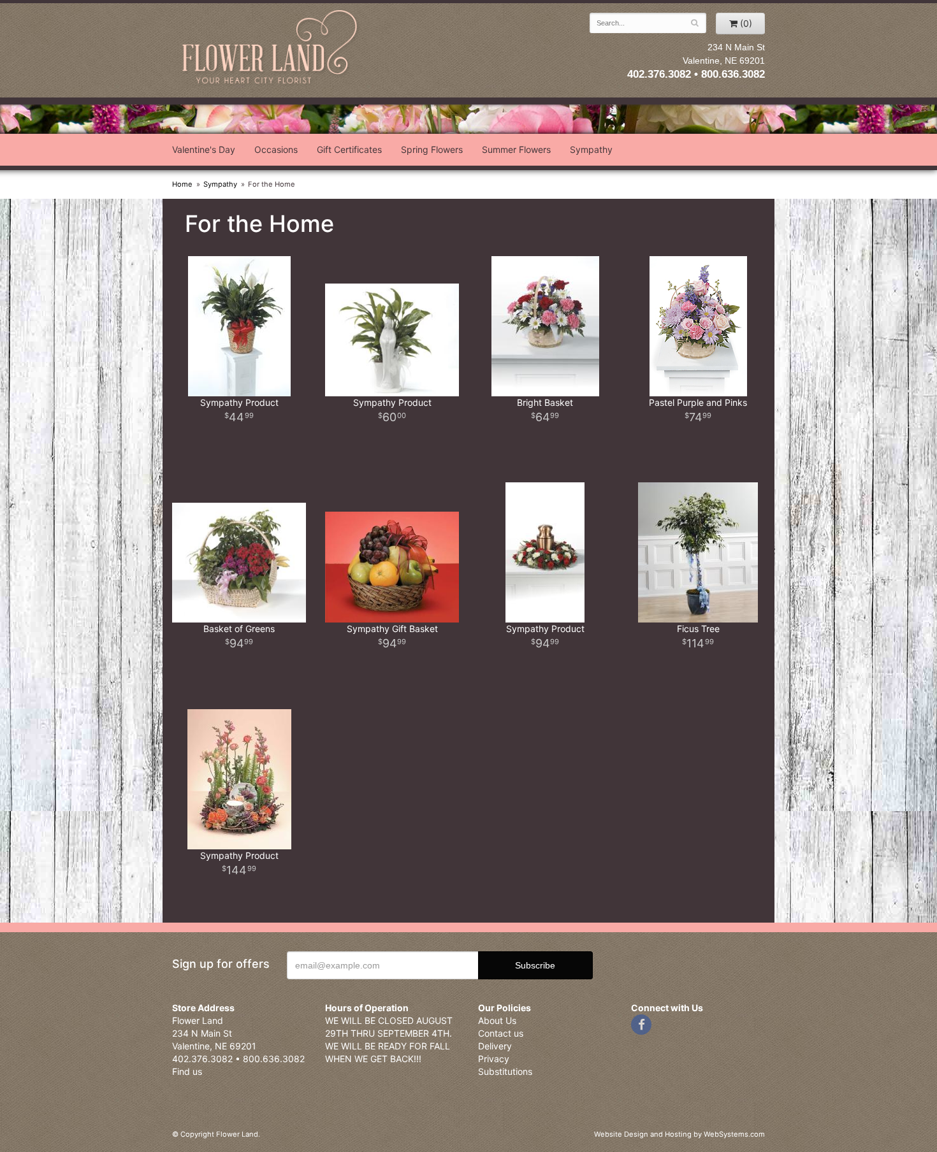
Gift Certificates (349, 149)
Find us (187, 1071)
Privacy (493, 1058)
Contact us (500, 1033)
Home (182, 184)
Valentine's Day (203, 149)
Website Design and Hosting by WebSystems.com (679, 1134)
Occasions (276, 149)
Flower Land (271, 48)
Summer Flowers (516, 149)
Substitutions (505, 1071)
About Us (497, 1020)
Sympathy (591, 149)
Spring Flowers (432, 149)
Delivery (495, 1045)
